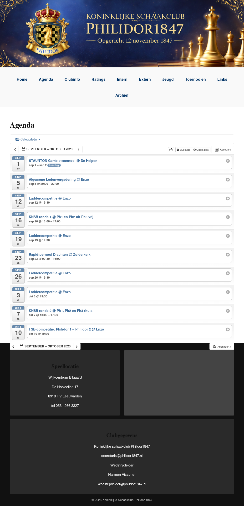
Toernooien (195, 79)
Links (222, 79)
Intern (122, 79)
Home (22, 79)
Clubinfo (72, 79)
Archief (121, 95)
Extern (145, 79)
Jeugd (168, 79)
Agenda (46, 79)
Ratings (99, 79)
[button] (222, 346)
